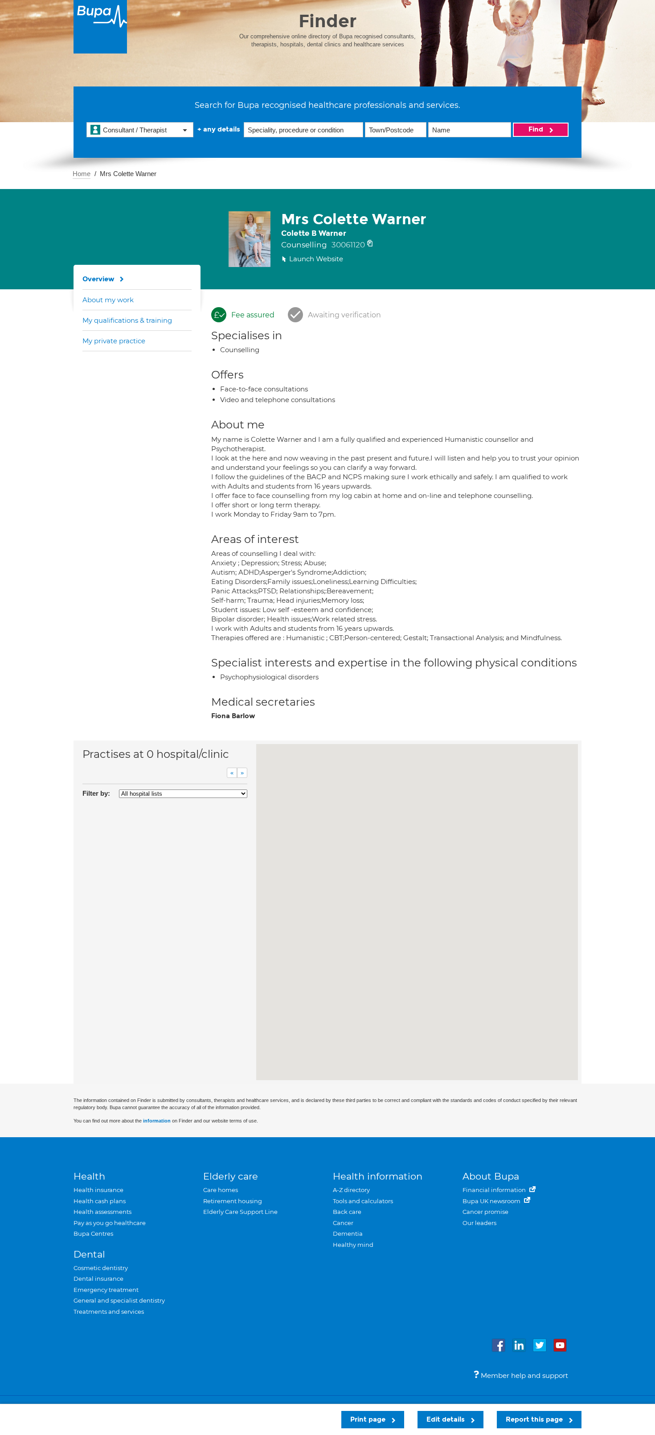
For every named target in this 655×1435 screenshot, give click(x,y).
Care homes (220, 1189)
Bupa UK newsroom (492, 1201)
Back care (347, 1211)
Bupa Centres (93, 1233)
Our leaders (479, 1222)
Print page (368, 1419)
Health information (377, 1176)
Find (536, 129)
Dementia (348, 1233)
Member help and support (523, 1375)
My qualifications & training (127, 320)
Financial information (495, 1189)
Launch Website (316, 259)
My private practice (113, 341)
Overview (98, 279)
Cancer (343, 1222)
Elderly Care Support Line (240, 1211)
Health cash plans (100, 1201)
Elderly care (230, 1176)
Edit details (446, 1419)
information (157, 1120)
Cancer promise (485, 1211)
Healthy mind (353, 1244)
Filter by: (96, 793)
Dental (89, 1254)
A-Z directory (351, 1189)
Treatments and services (109, 1311)
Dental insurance (98, 1278)
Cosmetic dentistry (101, 1267)
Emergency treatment (106, 1289)
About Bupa (491, 1176)
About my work (108, 300)
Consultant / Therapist (135, 130)
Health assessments (102, 1211)
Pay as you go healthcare (110, 1222)
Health (89, 1176)
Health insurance (98, 1189)
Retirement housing (232, 1201)
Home (81, 173)
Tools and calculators (363, 1201)
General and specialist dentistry (119, 1300)
